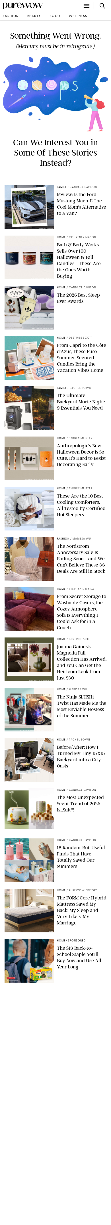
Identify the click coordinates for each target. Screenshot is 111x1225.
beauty (34, 16)
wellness (78, 16)
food (55, 16)
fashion (11, 16)
